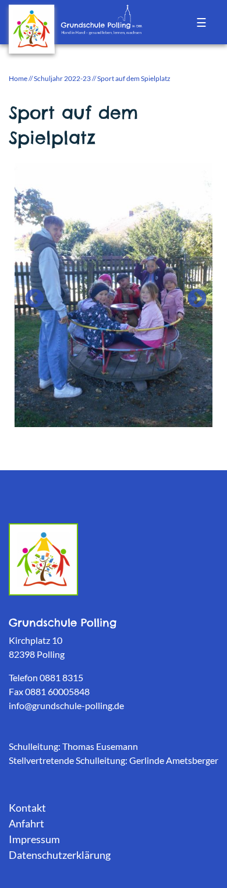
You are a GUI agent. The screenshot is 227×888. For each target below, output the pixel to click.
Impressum (34, 839)
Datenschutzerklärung (60, 854)
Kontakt (27, 807)
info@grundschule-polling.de (66, 705)
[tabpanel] (113, 294)
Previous (30, 294)
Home (18, 78)
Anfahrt (26, 823)
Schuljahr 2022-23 (62, 78)
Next (192, 294)
